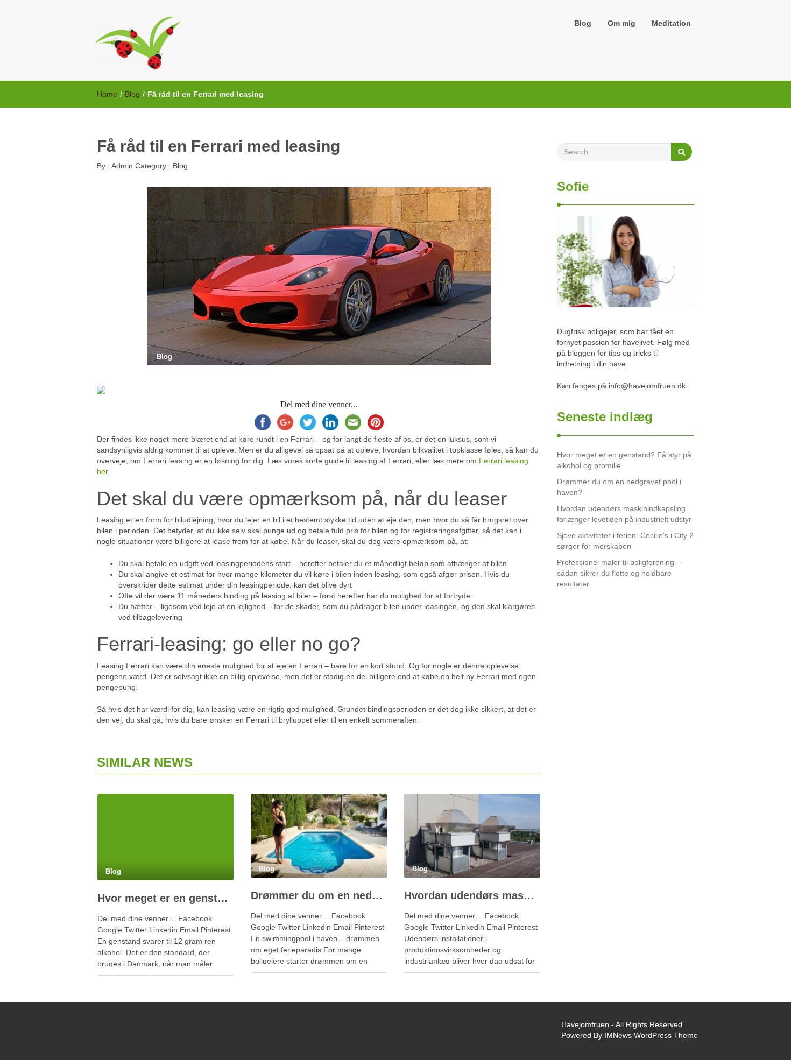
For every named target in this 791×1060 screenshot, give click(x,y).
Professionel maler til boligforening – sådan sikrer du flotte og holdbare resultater (619, 573)
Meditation (671, 23)
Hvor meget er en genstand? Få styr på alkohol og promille (165, 898)
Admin (121, 165)
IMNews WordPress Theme (651, 1035)
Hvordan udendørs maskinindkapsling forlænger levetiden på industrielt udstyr (472, 895)
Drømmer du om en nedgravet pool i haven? (319, 895)
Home (107, 94)
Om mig (621, 23)
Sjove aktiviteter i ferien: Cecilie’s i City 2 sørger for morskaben (625, 540)
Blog (582, 23)
